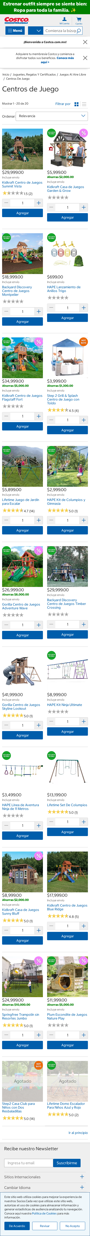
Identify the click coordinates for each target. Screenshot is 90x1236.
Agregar (22, 213)
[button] (79, 31)
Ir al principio (78, 1133)
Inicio (6, 74)
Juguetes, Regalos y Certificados (34, 74)
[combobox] (35, 31)
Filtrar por (63, 104)
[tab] (45, 1177)
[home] (16, 20)
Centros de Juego (18, 79)
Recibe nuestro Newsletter (31, 1148)
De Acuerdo (17, 1226)
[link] (22, 167)
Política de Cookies (44, 1213)
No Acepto (73, 1226)
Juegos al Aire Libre (72, 74)
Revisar (45, 1226)
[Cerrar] (85, 42)
